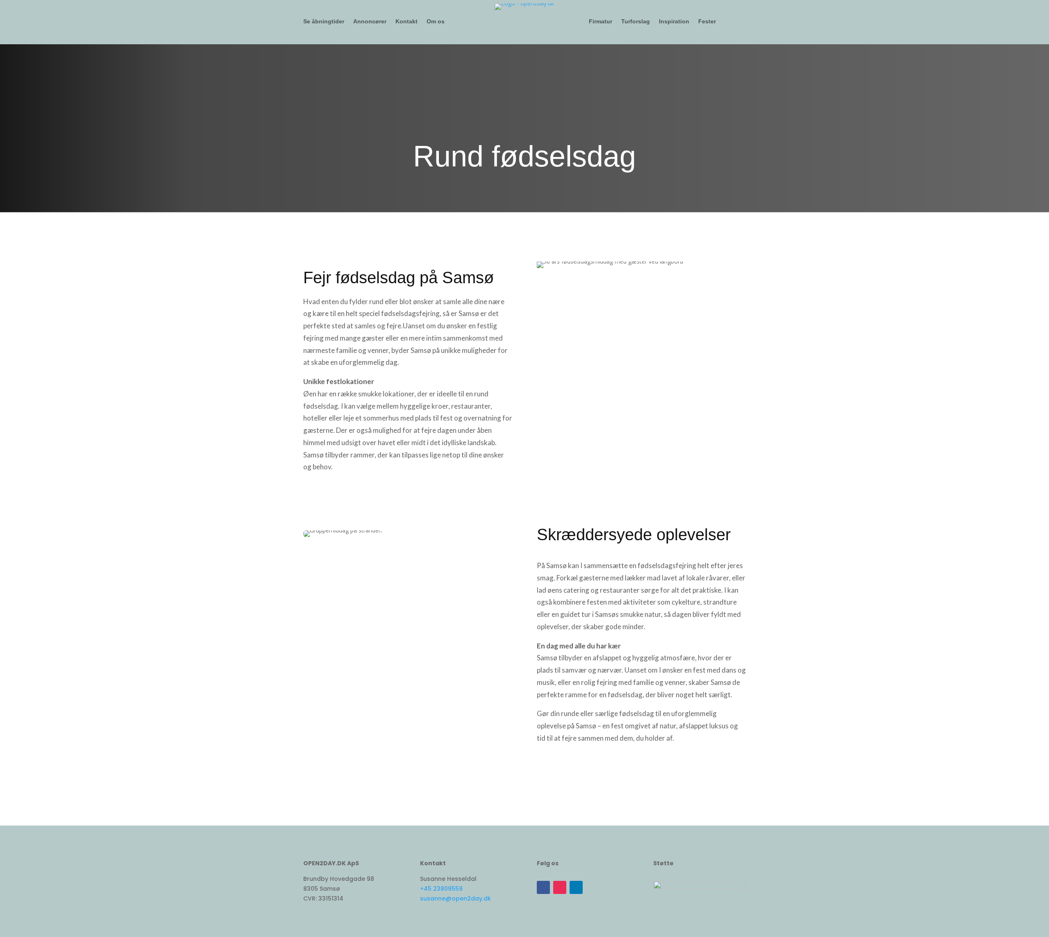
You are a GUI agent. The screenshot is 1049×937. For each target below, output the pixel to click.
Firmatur (600, 21)
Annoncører (369, 21)
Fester (707, 21)
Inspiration (674, 21)
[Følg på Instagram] (559, 887)
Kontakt (406, 21)
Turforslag (635, 21)
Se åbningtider (323, 21)
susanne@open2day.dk (455, 898)
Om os (436, 21)
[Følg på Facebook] (543, 887)
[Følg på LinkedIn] (576, 887)
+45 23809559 (441, 889)
